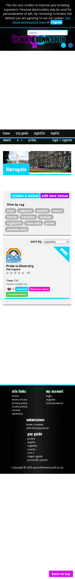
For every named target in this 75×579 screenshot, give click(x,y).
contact (16, 418)
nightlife (39, 133)
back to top (61, 574)
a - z (19, 139)
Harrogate (13, 278)
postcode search (37, 468)
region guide (35, 465)
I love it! (22, 297)
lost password (54, 411)
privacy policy (19, 411)
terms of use (19, 408)
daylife (55, 133)
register (67, 139)
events (7, 139)
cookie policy (19, 415)
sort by (36, 241)
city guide (22, 133)
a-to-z (30, 461)
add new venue (57, 195)
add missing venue (37, 436)
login (55, 139)
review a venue (30, 195)
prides (32, 139)
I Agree (56, 22)
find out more (39, 297)
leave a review (34, 433)
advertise (17, 422)
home (6, 133)
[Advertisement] (37, 90)
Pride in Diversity (20, 274)
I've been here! (16, 303)
